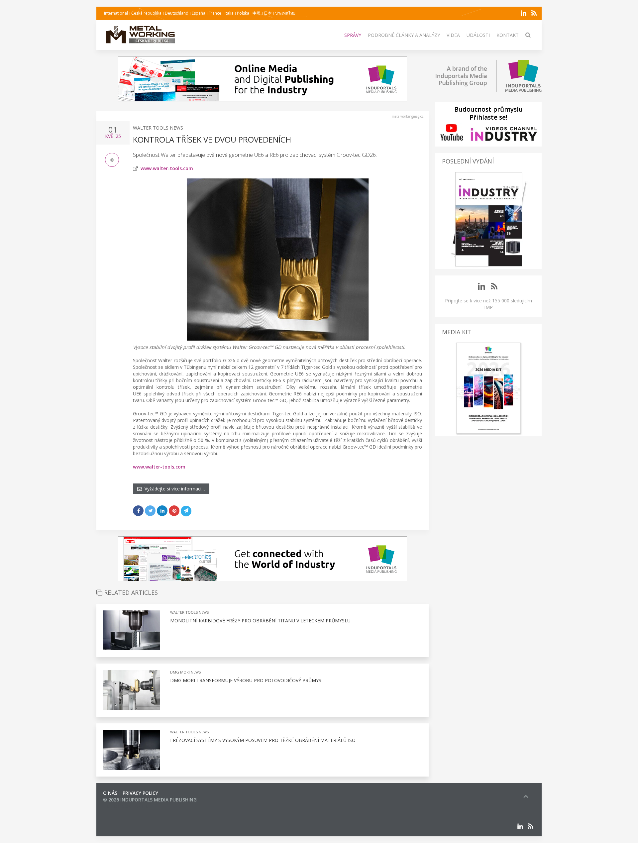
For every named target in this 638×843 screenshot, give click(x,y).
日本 (268, 13)
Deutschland (176, 13)
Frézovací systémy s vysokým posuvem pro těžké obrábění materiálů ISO (263, 740)
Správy (352, 35)
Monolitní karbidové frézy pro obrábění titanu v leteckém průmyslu (260, 620)
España (198, 13)
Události (478, 35)
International (116, 13)
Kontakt (507, 35)
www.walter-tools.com (167, 168)
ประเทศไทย (285, 13)
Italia (229, 13)
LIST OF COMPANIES (125, 806)
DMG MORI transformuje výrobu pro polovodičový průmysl (247, 680)
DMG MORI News (185, 672)
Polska (243, 13)
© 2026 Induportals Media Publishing (150, 799)
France (215, 13)
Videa (453, 35)
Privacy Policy (140, 793)
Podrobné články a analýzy (404, 35)
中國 (257, 13)
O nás (110, 793)
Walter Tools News (158, 128)
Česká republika (146, 13)
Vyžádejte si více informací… (173, 488)
